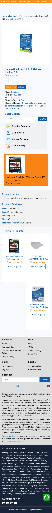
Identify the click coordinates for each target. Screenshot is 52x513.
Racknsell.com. (21, 510)
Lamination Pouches (18, 16)
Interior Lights (13, 464)
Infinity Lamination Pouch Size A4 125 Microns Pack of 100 (38, 307)
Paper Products (19, 458)
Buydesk (12, 436)
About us (6, 344)
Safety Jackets (25, 477)
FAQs (30, 347)
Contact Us (46, 1)
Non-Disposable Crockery (23, 453)
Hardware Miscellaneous (16, 466)
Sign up (5, 369)
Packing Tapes (26, 491)
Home (4, 16)
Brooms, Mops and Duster (35, 461)
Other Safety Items (28, 494)
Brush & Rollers (8, 480)
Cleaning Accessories (26, 475)
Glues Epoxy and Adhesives (38, 466)
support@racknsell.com (30, 1)
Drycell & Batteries (30, 455)
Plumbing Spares (37, 469)
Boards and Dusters (21, 469)
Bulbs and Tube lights (41, 477)
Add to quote (11, 87)
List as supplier (34, 366)
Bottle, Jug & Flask (38, 483)
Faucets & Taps (24, 483)
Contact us (33, 354)
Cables (36, 453)
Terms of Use (8, 347)
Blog (30, 344)
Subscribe (45, 380)
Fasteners (21, 472)
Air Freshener (14, 491)
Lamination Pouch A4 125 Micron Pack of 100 (25, 177)
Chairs (38, 475)
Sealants (37, 491)
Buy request (7, 366)
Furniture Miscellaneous (36, 458)
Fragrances (16, 494)
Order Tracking (34, 350)
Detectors (12, 472)
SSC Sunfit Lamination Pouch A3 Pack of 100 (38, 258)
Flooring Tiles (7, 453)
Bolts (28, 472)
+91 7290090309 (9, 1)
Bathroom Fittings (26, 488)
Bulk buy (21, 87)
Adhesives (42, 486)
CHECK (43, 119)
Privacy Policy (8, 357)
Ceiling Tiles (43, 455)
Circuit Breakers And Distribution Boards (31, 480)
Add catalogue (34, 369)
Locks (37, 464)
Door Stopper (39, 488)
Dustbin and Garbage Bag (27, 486)
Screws (21, 461)
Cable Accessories (27, 464)
